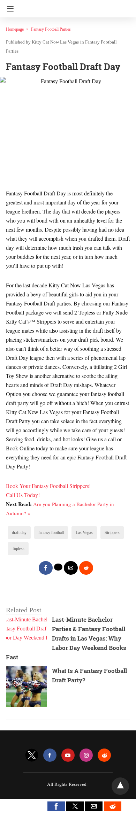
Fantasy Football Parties (51, 29)
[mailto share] (71, 568)
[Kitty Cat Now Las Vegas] (70, 6)
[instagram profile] (86, 755)
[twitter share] (58, 567)
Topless (18, 548)
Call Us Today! (23, 494)
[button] (56, 806)
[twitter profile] (31, 755)
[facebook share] (46, 568)
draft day (19, 532)
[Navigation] (8, 8)
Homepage (15, 29)
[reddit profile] (104, 755)
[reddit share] (86, 568)
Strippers (112, 532)
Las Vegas (84, 532)
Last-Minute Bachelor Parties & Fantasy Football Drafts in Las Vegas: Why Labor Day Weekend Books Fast (66, 638)
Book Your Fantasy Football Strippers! (48, 485)
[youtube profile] (68, 755)
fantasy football (51, 532)
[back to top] (120, 786)
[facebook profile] (49, 755)
